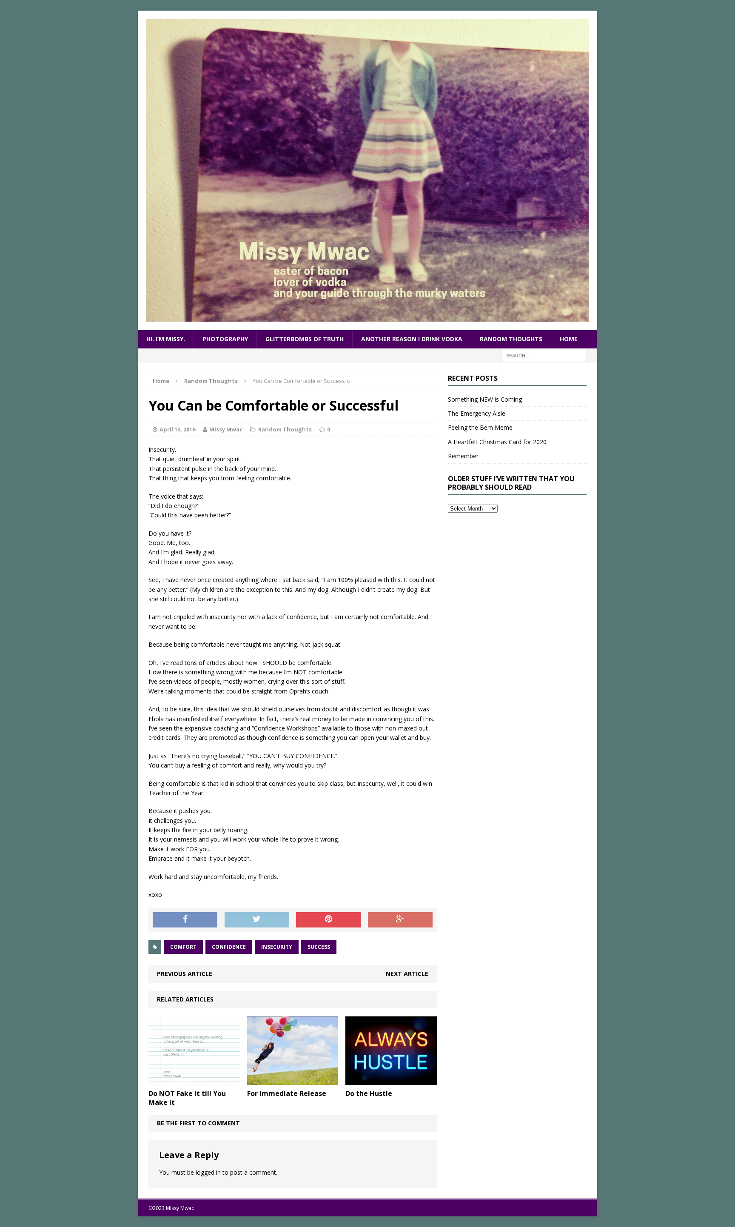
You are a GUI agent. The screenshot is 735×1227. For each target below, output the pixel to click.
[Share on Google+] (400, 919)
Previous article (184, 974)
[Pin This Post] (328, 919)
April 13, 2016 (177, 429)
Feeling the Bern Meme (480, 427)
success (319, 946)
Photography (225, 339)
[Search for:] (544, 355)
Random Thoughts (511, 339)
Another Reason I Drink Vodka (411, 339)
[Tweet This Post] (257, 919)
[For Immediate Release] (293, 1080)
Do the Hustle (368, 1093)
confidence (229, 946)
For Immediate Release (286, 1093)
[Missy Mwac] (367, 170)
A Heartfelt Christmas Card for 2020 (497, 442)
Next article (407, 974)
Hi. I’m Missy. (165, 339)
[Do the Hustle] (391, 1080)
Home (569, 339)
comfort (183, 946)
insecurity (276, 946)
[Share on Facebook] (185, 919)
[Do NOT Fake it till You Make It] (194, 1080)
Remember (463, 456)
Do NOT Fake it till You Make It (187, 1098)
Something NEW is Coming (485, 399)
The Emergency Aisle (476, 413)
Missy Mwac (225, 429)
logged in (208, 1172)
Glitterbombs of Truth (304, 339)
